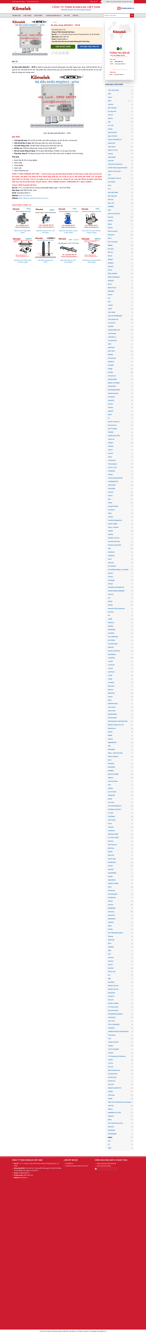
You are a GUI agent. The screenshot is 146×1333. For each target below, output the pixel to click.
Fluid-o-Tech (112, 467)
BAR (109, 210)
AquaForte (111, 143)
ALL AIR (110, 125)
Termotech (111, 1035)
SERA (110, 926)
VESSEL (110, 1091)
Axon (109, 185)
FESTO (110, 450)
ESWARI (110, 432)
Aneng (110, 129)
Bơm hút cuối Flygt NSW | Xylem (22, 231)
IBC (109, 598)
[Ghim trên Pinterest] (63, 53)
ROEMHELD (112, 862)
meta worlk (111, 707)
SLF (109, 975)
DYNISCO (111, 400)
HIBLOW (111, 563)
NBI (109, 746)
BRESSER (111, 291)
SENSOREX (111, 919)
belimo (110, 228)
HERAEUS (111, 555)
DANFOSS (111, 347)
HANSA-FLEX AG (113, 538)
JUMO (110, 619)
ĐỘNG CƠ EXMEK (114, 383)
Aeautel (110, 104)
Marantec (111, 686)
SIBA (109, 950)
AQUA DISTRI (112, 132)
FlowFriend (112, 460)
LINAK (110, 679)
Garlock (110, 492)
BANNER (111, 206)
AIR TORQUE (112, 108)
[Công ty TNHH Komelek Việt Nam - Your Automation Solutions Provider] (21, 8)
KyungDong (112, 654)
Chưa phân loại (113, 319)
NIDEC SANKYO (113, 756)
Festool (110, 453)
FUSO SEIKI (112, 485)
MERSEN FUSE (113, 703)
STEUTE (110, 1000)
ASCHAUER (112, 157)
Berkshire (111, 235)
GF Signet (111, 510)
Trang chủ (16, 15)
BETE (110, 238)
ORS (109, 785)
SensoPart (111, 915)
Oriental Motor (113, 781)
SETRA (110, 929)
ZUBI (109, 1148)
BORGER (111, 280)
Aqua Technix (112, 136)
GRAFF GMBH (112, 524)
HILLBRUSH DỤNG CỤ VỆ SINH (118, 569)
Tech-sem (111, 1021)
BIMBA (110, 245)
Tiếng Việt (93, 1)
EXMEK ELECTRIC (114, 436)
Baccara (111, 199)
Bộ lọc (110, 270)
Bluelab (110, 266)
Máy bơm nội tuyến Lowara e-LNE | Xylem (68, 231)
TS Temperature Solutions (117, 1056)
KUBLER (111, 647)
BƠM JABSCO (112, 273)
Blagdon (111, 263)
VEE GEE (111, 1084)
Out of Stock (112, 792)
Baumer (110, 217)
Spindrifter (111, 993)
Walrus (110, 1109)
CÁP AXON (111, 312)
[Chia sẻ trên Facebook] (52, 53)
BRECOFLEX (112, 288)
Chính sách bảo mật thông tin (106, 1163)
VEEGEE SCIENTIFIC (115, 1088)
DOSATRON (112, 386)
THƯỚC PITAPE (113, 1042)
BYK (109, 302)
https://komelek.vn (25, 196)
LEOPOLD (111, 672)
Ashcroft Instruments (115, 164)
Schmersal (111, 890)
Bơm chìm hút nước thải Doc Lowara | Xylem (91, 231)
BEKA (110, 224)
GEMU (110, 503)
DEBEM (110, 354)
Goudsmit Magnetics (115, 520)
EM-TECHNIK (112, 429)
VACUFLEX (111, 1081)
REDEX (110, 852)
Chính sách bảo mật (32, 1)
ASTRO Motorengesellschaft (117, 168)
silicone (110, 961)
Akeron (110, 118)
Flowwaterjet (112, 464)
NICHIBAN (111, 749)
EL (109, 418)
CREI (109, 344)
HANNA (110, 534)
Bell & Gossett (113, 231)
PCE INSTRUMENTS (114, 806)
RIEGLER (111, 855)
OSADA (110, 788)
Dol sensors (112, 376)
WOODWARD (112, 1134)
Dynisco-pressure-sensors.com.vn (77, 1166)
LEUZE (110, 675)
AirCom (110, 115)
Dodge (110, 369)
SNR (109, 978)
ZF (109, 1144)
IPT (109, 615)
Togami (110, 1046)
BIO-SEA (111, 249)
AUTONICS (111, 182)
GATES (110, 495)
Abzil (109, 101)
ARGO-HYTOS (112, 150)
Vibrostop (111, 1095)
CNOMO (110, 326)
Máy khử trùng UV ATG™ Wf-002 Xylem (45, 231)
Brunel (110, 294)
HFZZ (110, 559)
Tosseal (110, 1053)
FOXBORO (111, 471)
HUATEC (111, 594)
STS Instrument (113, 1007)
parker (110, 799)
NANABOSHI (112, 742)
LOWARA (111, 682)
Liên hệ (75, 15)
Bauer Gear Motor (114, 213)
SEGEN (110, 901)
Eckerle (110, 407)
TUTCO (110, 1063)
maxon (110, 697)
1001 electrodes (113, 90)
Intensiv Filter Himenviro (116, 608)
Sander (110, 876)
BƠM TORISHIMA (114, 277)
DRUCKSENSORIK (114, 390)
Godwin (110, 517)
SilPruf (110, 964)
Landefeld (111, 658)
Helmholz (111, 552)
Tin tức (67, 15)
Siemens (111, 957)
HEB (109, 548)
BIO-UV (110, 252)
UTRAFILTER (112, 1077)
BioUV (110, 256)
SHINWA (111, 947)
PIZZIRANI (111, 816)
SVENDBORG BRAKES (115, 1014)
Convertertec (112, 340)
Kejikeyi (110, 626)
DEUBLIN (111, 362)
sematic (110, 904)
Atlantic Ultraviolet (114, 171)
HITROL (110, 577)
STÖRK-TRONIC (113, 1003)
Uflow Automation (114, 1070)
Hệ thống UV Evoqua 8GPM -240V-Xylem (91, 261)
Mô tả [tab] (15, 62)
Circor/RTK (111, 323)
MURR (110, 735)
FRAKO (110, 474)
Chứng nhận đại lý (53, 15)
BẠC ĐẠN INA (112, 196)
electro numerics (113, 421)
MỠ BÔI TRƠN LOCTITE (116, 725)
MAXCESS (111, 693)
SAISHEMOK (112, 873)
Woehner (111, 1127)
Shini (109, 943)
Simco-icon (112, 971)
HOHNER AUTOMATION (116, 587)
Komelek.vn (69, 1163)
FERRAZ (110, 446)
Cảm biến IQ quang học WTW (45, 261)
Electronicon (112, 425)
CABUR (110, 305)
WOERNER (111, 1130)
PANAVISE (111, 795)
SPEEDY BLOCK (113, 986)
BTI (109, 298)
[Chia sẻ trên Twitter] (56, 53)
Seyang (110, 936)
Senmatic (111, 912)
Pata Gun (111, 802)
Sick (109, 954)
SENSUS (110, 922)
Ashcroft (111, 160)
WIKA (110, 1120)
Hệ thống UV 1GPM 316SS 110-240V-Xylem (22, 261)
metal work (111, 711)
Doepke (110, 372)
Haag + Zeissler (113, 527)
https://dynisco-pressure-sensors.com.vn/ (34, 198)
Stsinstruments (113, 1010)
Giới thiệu (27, 15)
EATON (110, 404)
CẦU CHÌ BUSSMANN (115, 316)
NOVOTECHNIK (113, 774)
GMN (109, 513)
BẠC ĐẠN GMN (113, 192)
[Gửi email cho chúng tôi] (118, 48)
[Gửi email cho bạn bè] (60, 53)
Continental (112, 333)
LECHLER (111, 665)
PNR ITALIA (112, 820)
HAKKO (110, 531)
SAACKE (111, 869)
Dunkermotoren (113, 393)
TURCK (110, 1060)
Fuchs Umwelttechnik (115, 478)
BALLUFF (111, 203)
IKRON (110, 601)
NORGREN (111, 767)
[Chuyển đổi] (132, 101)
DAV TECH (111, 351)
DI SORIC (111, 365)
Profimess (111, 830)
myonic (110, 739)
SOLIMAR (111, 982)
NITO (109, 760)
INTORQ (111, 612)
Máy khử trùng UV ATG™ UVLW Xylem (68, 261)
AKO (109, 122)
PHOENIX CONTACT (115, 809)
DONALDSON (112, 379)
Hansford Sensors (114, 541)
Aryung (110, 154)
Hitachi (110, 573)
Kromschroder (113, 644)
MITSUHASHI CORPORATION (118, 721)
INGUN (110, 605)
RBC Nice (111, 848)
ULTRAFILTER (112, 1074)
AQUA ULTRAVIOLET (115, 139)
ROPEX (110, 866)
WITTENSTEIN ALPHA (115, 1123)
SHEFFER (111, 940)
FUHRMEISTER (113, 481)
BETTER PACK (113, 242)
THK (109, 1038)
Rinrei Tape (112, 859)
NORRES (111, 771)
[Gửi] (132, 15)
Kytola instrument (114, 651)
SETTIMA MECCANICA (115, 933)
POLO (110, 823)
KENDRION (111, 629)
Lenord (110, 668)
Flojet (110, 457)
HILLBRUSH (112, 566)
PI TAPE (110, 813)
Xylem (110, 1137)
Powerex (111, 827)
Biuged (110, 259)
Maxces (110, 689)
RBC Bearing (112, 845)
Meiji (109, 700)
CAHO (110, 309)
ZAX (109, 1141)
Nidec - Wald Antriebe (115, 753)
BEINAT (110, 220)
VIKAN (110, 1098)
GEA (109, 499)
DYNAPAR (111, 397)
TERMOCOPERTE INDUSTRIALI (118, 1031)
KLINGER (111, 633)
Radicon (111, 841)
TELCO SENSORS (113, 1024)
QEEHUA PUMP (113, 834)
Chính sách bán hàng (18, 1)
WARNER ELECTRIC (114, 1112)
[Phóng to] (15, 53)
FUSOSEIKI (111, 488)
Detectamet (112, 358)
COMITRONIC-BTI (114, 330)
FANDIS (110, 443)
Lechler (110, 661)
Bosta (110, 284)
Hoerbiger (111, 580)
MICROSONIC (112, 714)
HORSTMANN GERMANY (116, 591)
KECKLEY (111, 622)
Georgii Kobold (113, 506)
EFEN (110, 414)
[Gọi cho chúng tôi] (121, 48)
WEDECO (111, 1116)
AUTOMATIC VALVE (114, 178)
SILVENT (111, 968)
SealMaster (112, 897)
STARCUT (111, 996)
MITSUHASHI (112, 718)
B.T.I (109, 189)
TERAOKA (111, 1028)
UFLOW (110, 1067)
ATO (109, 175)
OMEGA (110, 778)
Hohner (110, 584)
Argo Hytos (111, 146)
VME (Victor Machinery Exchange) (119, 1102)
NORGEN (111, 763)
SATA (109, 887)
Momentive (112, 728)
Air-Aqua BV (112, 111)
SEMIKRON (111, 908)
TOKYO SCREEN (113, 1049)
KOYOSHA (111, 640)
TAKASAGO (112, 1017)
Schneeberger (112, 894)
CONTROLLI (112, 337)
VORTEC (111, 1105)
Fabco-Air (111, 439)
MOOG (110, 732)
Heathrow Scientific (114, 545)
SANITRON (111, 880)
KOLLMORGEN (113, 637)
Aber (109, 94)
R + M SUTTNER (113, 837)
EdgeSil (110, 411)
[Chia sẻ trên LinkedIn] (67, 53)
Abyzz (110, 97)
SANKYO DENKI (113, 883)
